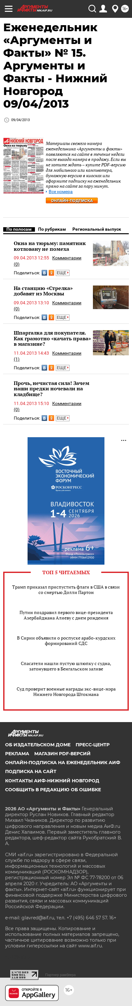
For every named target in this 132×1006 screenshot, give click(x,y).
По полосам (19, 229)
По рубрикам (52, 229)
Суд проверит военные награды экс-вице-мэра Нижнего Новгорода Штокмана (66, 691)
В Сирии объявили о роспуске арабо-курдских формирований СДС (66, 640)
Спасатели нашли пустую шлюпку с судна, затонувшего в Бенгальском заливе (66, 666)
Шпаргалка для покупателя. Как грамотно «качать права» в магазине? (52, 338)
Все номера (61, 191)
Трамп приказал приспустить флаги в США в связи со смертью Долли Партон (66, 589)
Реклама (17, 753)
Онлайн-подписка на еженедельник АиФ (62, 762)
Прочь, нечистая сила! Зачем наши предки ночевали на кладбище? (51, 389)
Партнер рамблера (60, 975)
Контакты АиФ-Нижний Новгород (52, 781)
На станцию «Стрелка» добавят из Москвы (43, 291)
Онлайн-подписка (72, 200)
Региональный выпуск (96, 229)
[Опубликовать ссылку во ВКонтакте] (44, 273)
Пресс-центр (93, 745)
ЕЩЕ (62, 272)
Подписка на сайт (30, 771)
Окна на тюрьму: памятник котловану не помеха (50, 246)
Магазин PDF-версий (62, 753)
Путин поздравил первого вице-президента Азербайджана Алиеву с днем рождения (66, 615)
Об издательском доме (37, 745)
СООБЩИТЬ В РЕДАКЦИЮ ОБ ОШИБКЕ (53, 789)
